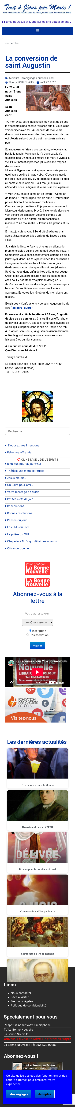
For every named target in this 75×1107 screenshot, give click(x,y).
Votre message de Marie (23, 492)
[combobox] (37, 43)
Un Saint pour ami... (20, 485)
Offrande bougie (18, 548)
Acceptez (44, 1094)
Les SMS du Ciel (18, 527)
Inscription (39, 630)
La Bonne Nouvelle (16, 1034)
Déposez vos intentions (23, 445)
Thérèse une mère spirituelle (25, 470)
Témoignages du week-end (37, 78)
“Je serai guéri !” (22, 307)
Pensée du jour (17, 520)
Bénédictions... (16, 506)
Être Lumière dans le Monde (37, 785)
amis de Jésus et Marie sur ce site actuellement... (36, 21)
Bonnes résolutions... (20, 513)
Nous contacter (21, 993)
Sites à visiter (20, 997)
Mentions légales (22, 1001)
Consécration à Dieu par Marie (37, 911)
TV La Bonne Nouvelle (18, 1029)
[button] (37, 30)
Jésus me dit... (16, 478)
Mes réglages (18, 1094)
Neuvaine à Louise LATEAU (37, 827)
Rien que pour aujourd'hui (24, 463)
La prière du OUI (18, 534)
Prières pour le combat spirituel (37, 869)
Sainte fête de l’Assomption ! (37, 953)
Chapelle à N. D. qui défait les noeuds (32, 541)
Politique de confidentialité (28, 1005)
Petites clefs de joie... (21, 499)
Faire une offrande (19, 452)
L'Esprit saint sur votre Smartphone (27, 1025)
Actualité (14, 78)
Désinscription (39, 635)
